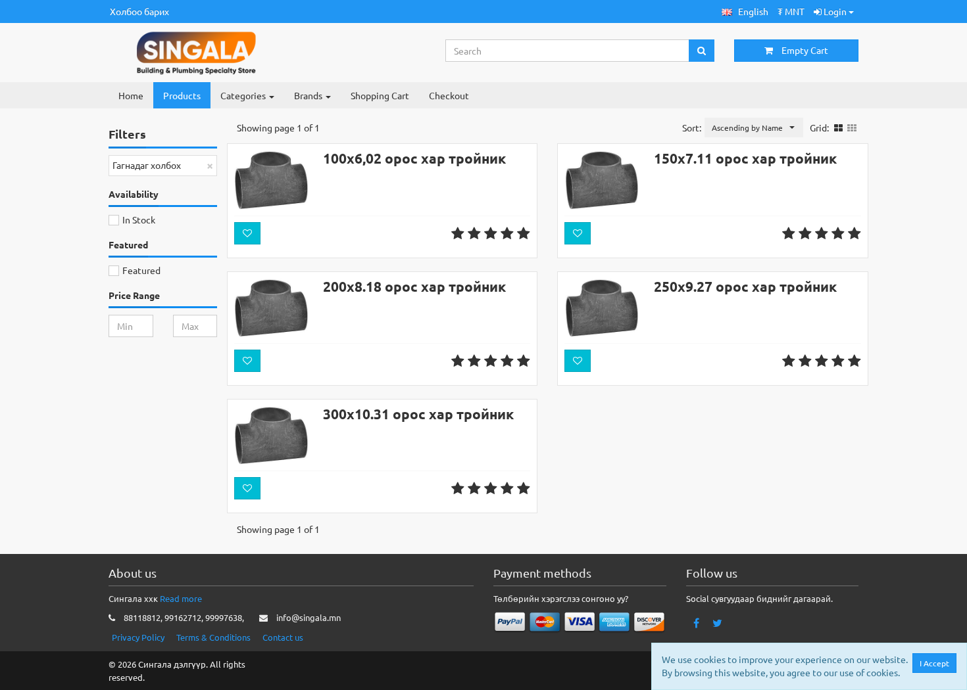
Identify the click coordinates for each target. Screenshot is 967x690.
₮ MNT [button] (791, 11)
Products (182, 95)
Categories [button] (244, 95)
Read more (181, 598)
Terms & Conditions (213, 637)
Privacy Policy (138, 637)
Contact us (282, 637)
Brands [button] (309, 95)
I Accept (934, 663)
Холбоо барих (139, 11)
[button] (745, 11)
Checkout (449, 95)
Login (835, 11)
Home (130, 95)
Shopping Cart (380, 95)
